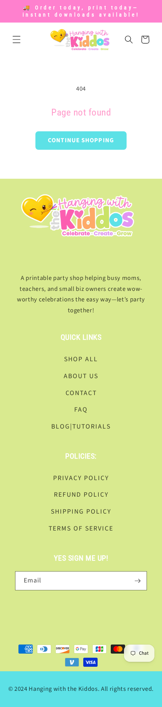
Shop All (81, 359)
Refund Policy (81, 494)
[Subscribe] (137, 581)
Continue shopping (81, 140)
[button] (17, 39)
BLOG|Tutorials (81, 426)
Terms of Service (81, 528)
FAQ (81, 409)
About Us (81, 376)
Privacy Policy (81, 478)
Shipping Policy (81, 511)
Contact (81, 393)
